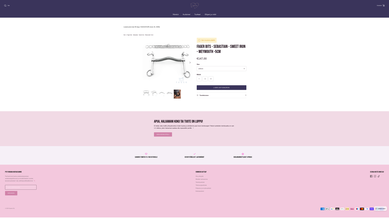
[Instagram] (375, 176)
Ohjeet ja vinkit (210, 14)
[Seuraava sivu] (190, 62)
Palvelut (176, 14)
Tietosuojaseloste (201, 185)
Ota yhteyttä (199, 176)
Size (198, 64)
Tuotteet (197, 14)
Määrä (199, 74)
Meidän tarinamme (202, 179)
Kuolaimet (186, 14)
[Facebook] (371, 176)
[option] (167, 62)
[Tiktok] (379, 176)
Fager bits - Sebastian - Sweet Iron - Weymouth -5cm (140, 34)
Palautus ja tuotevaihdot (203, 188)
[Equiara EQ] (194, 5)
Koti (124, 34)
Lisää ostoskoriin (221, 87)
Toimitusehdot (200, 182)
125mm (200, 68)
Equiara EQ (12, 208)
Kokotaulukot (200, 191)
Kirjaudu (11, 193)
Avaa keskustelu (163, 134)
